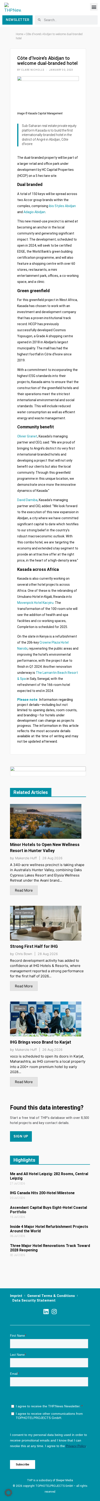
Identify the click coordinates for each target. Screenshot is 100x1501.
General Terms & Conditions (51, 1296)
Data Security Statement (34, 1300)
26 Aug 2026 (52, 1049)
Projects (20, 810)
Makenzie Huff (26, 858)
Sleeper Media (64, 1480)
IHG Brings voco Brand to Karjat (40, 1042)
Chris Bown (23, 953)
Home (19, 34)
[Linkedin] (46, 1311)
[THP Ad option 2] (48, 771)
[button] (94, 7)
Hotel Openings (24, 912)
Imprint (16, 1296)
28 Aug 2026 (52, 858)
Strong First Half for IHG (34, 946)
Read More (24, 890)
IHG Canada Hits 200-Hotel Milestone (42, 1193)
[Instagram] (54, 1311)
